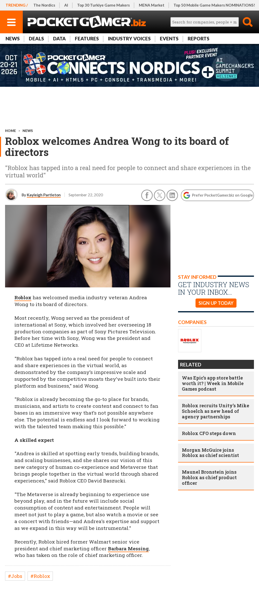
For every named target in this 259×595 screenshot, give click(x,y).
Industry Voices (129, 38)
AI (66, 5)
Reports (198, 38)
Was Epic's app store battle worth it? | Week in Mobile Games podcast (213, 383)
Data (59, 38)
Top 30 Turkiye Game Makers (103, 5)
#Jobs (15, 576)
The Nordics (44, 5)
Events (169, 38)
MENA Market (151, 5)
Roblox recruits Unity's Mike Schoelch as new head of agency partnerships (215, 411)
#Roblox (40, 576)
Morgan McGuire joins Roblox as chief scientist (210, 452)
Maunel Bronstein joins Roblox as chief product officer (209, 477)
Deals (36, 38)
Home (10, 131)
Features (87, 38)
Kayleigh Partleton (44, 195)
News (13, 38)
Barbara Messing (128, 548)
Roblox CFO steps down (209, 433)
